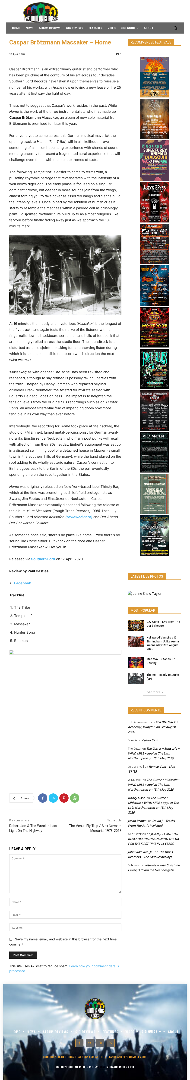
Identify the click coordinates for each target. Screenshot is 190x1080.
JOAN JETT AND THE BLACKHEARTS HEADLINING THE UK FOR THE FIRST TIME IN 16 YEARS (153, 839)
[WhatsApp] (74, 798)
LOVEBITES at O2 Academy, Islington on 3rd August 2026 (153, 727)
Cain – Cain (150, 740)
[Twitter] (53, 798)
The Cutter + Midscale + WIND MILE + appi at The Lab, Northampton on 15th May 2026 (153, 753)
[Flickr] (90, 1043)
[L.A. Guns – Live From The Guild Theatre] (136, 625)
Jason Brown (137, 821)
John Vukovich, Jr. (140, 852)
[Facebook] (42, 798)
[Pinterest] (64, 798)
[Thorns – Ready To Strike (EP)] (136, 678)
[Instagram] (100, 1043)
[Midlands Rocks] (145, 593)
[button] (175, 28)
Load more (153, 692)
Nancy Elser (136, 798)
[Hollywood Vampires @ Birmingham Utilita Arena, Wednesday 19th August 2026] (136, 641)
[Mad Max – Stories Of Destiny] (136, 662)
